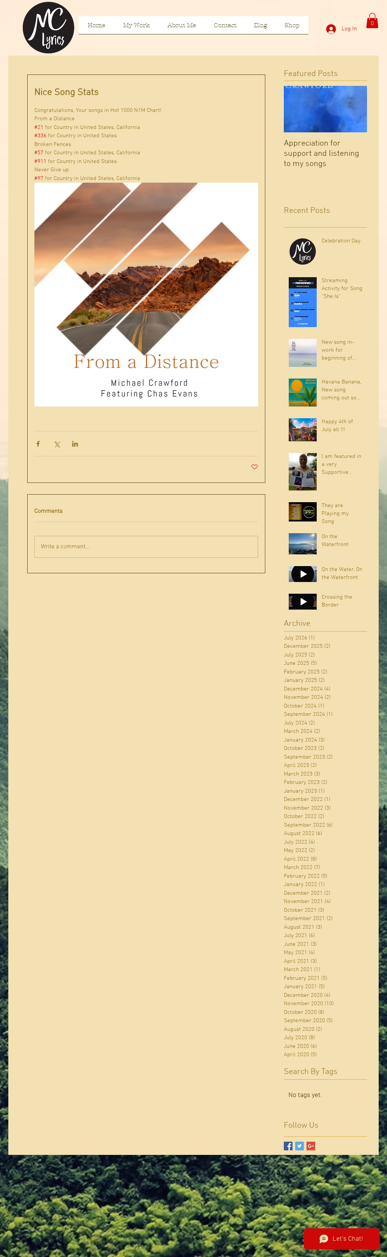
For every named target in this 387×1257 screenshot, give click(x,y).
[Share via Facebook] (38, 443)
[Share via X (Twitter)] (56, 443)
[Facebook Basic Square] (288, 1146)
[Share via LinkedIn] (75, 443)
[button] (372, 20)
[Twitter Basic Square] (299, 1146)
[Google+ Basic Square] (311, 1146)
